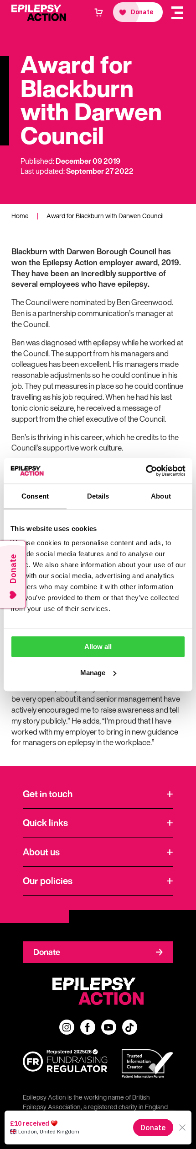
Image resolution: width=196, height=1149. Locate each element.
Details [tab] (98, 496)
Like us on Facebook (87, 1027)
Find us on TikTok (129, 1027)
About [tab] (161, 496)
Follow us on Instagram (66, 1027)
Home (20, 215)
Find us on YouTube (108, 1027)
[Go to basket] (98, 12)
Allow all (98, 646)
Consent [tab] (35, 496)
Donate (46, 952)
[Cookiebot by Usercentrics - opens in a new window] (146, 471)
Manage (92, 673)
